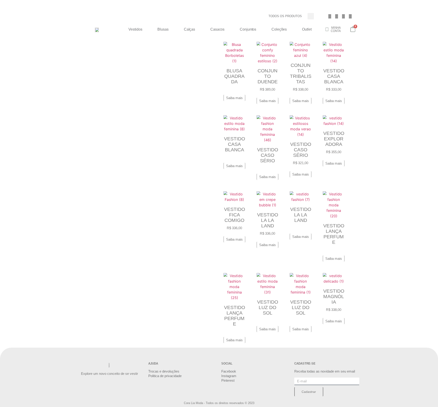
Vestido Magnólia (333, 296)
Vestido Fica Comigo (234, 215)
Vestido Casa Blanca (333, 76)
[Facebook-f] (329, 16)
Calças (189, 29)
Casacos (217, 29)
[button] (311, 16)
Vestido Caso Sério (267, 155)
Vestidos (135, 29)
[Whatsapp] (350, 16)
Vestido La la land (267, 220)
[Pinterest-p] (343, 16)
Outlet (306, 29)
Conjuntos (248, 29)
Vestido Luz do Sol (267, 307)
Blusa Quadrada (234, 76)
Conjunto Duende (268, 76)
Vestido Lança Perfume (333, 234)
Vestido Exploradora (333, 139)
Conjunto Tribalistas (300, 73)
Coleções (279, 29)
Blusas (162, 29)
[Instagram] (336, 16)
